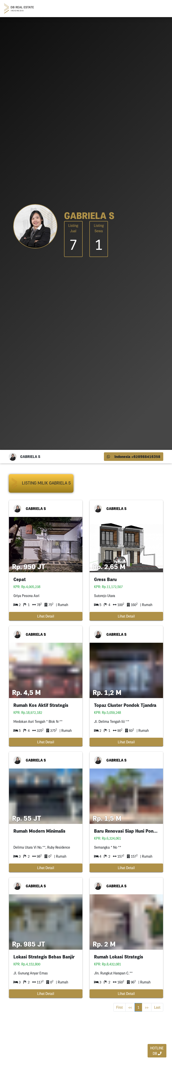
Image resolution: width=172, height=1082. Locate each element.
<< (130, 1007)
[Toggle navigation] (162, 8)
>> (146, 1007)
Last (157, 1007)
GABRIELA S (36, 508)
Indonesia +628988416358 (137, 456)
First (119, 1007)
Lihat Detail (45, 616)
